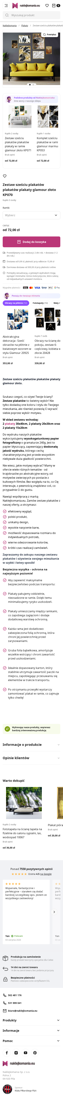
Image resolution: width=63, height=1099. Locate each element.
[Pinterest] (35, 1053)
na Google (46, 874)
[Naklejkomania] (31, 1063)
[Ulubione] (47, 6)
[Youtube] (26, 1053)
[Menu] (6, 5)
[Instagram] (16, 1053)
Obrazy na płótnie (16, 303)
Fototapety (40, 303)
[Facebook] (7, 1053)
